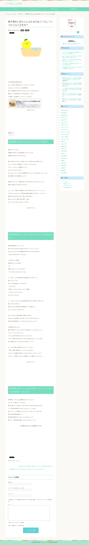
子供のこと (65, 148)
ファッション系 (66, 131)
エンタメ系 (65, 122)
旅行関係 (64, 155)
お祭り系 (64, 119)
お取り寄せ (65, 115)
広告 (22, 30)
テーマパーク (65, 127)
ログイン (66, 181)
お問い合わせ (54, 9)
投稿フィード (67, 183)
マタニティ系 (65, 139)
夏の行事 (64, 146)
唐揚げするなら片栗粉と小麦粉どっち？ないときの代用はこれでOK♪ (35, 466)
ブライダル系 (65, 134)
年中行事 (64, 151)
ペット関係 (65, 136)
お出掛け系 (65, 110)
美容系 (64, 167)
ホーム (15, 9)
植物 (63, 160)
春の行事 (64, 158)
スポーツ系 (65, 124)
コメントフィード (68, 185)
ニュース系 (65, 129)
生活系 (27, 30)
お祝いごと (65, 117)
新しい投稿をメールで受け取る (16, 525)
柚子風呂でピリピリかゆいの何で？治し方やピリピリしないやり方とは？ (27, 469)
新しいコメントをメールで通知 (16, 522)
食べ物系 (64, 172)
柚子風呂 (13, 460)
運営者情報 (73, 9)
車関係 (64, 170)
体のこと (64, 141)
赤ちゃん (18, 460)
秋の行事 (64, 165)
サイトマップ (35, 9)
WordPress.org (67, 187)
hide (12, 133)
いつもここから (13, 3)
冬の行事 (64, 143)
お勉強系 (64, 112)
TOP (11, 14)
